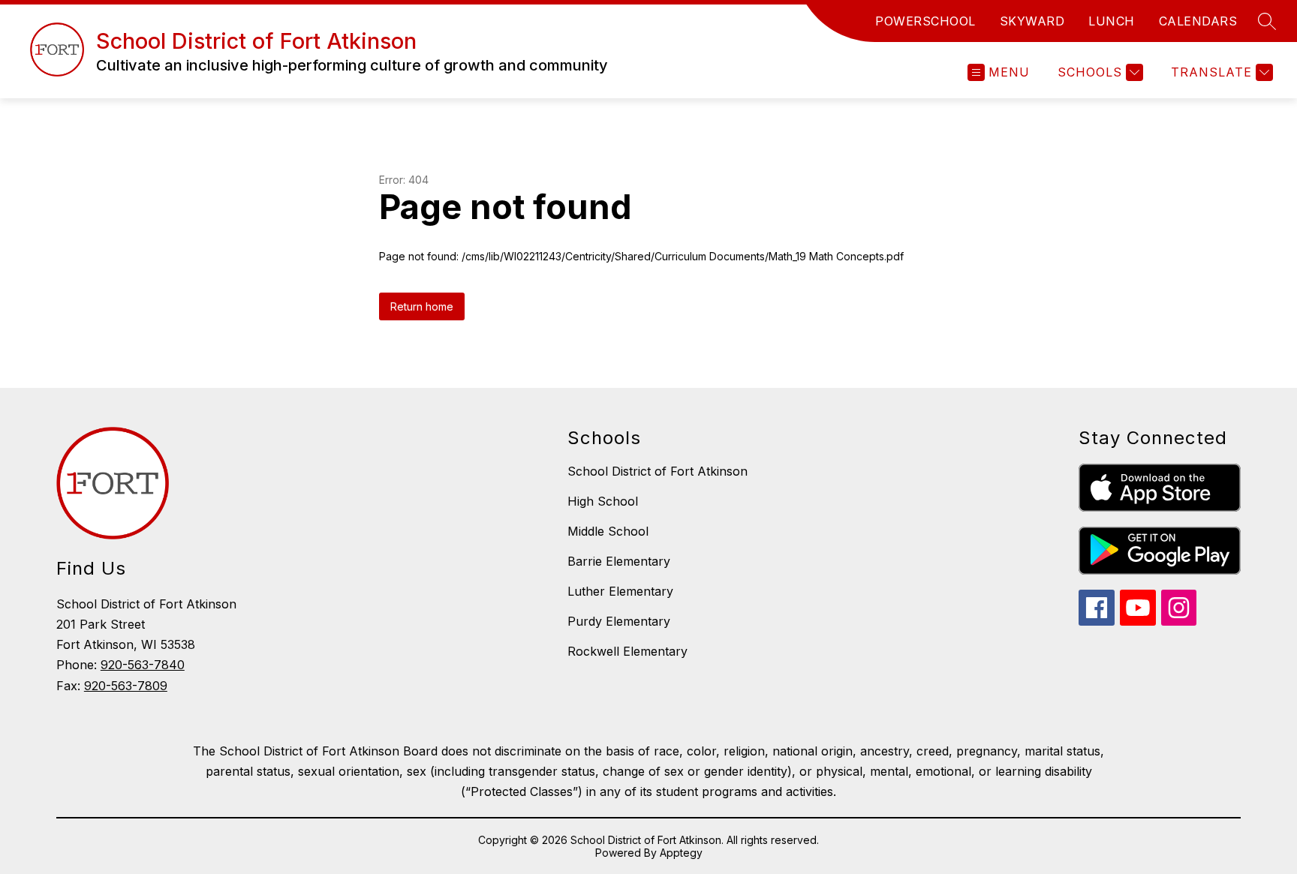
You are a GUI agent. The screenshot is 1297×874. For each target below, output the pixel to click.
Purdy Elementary (618, 621)
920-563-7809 (125, 685)
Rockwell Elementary (627, 651)
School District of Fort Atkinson (657, 471)
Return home (421, 306)
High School (602, 501)
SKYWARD (1032, 21)
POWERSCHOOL (925, 21)
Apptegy (681, 852)
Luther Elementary (620, 591)
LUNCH (1111, 21)
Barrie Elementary (618, 561)
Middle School (607, 531)
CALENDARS (1198, 21)
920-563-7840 (143, 664)
